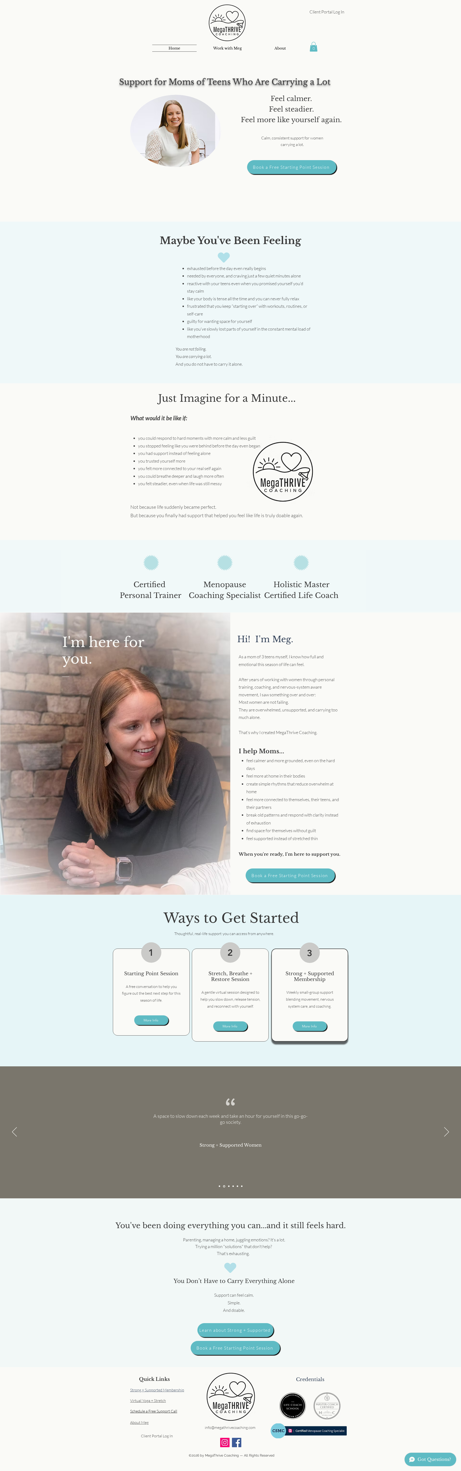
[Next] (446, 1132)
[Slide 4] (233, 1186)
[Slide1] (219, 1186)
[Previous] (14, 1132)
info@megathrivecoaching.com (230, 1427)
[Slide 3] (229, 1186)
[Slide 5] (237, 1186)
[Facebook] (236, 1442)
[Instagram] (225, 1442)
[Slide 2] (224, 1186)
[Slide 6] (242, 1186)
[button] (227, 48)
